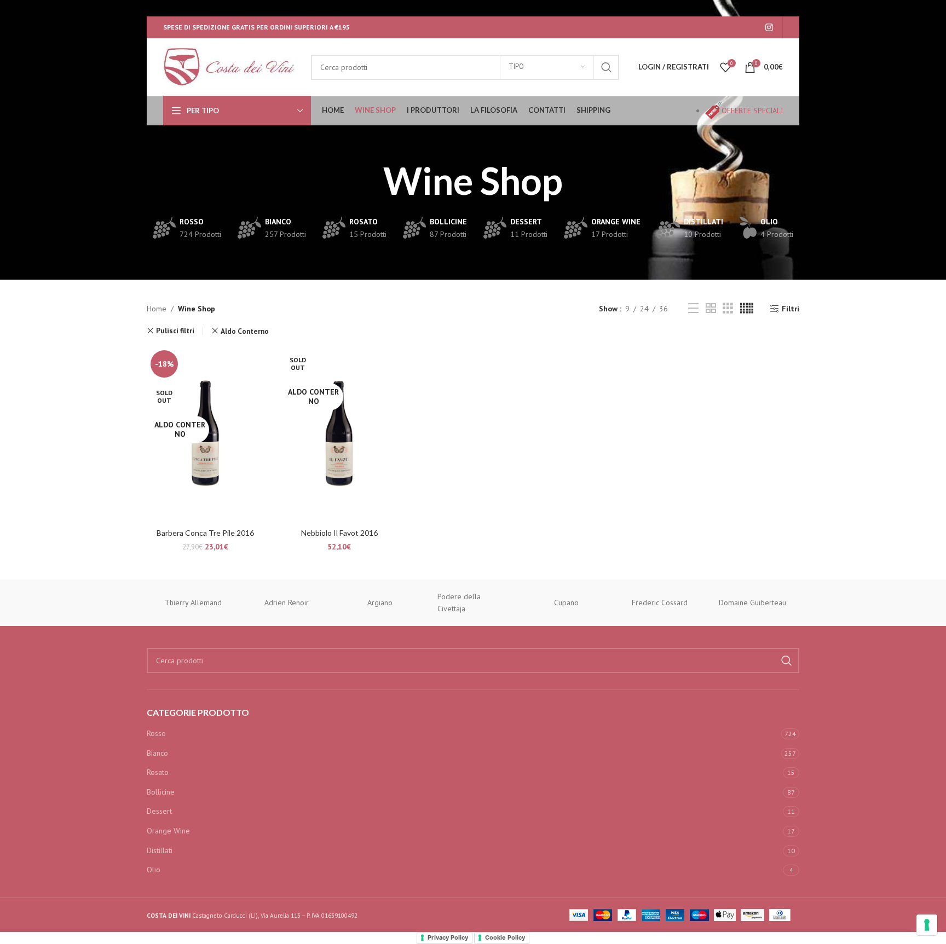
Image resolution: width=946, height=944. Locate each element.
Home (156, 309)
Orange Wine (168, 831)
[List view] (693, 308)
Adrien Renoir (286, 602)
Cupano (566, 602)
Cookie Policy (505, 937)
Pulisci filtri (175, 330)
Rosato (158, 772)
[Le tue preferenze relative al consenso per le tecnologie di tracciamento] (926, 924)
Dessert (159, 811)
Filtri (790, 309)
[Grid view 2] (711, 308)
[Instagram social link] (769, 27)
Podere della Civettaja (459, 602)
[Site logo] (231, 66)
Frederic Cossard (660, 602)
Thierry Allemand (193, 602)
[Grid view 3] (728, 308)
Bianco (157, 753)
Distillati (159, 850)
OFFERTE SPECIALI (752, 110)
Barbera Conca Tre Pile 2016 (205, 532)
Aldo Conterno (245, 331)
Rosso (156, 733)
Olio (153, 869)
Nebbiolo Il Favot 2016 (339, 532)
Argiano (380, 602)
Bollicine (161, 792)
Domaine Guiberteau (752, 602)
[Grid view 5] (746, 308)
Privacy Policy (448, 937)
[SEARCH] (606, 67)
